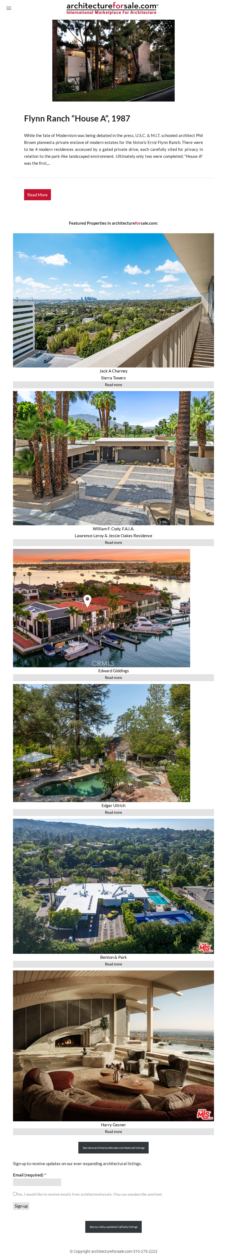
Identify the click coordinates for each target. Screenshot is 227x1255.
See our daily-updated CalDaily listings (114, 1226)
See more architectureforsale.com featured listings (114, 1147)
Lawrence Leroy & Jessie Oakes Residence (113, 535)
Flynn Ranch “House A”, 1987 (77, 118)
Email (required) (29, 1174)
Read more (113, 384)
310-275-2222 (145, 1251)
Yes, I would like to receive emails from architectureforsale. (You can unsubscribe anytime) (89, 1194)
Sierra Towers (113, 377)
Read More (37, 194)
